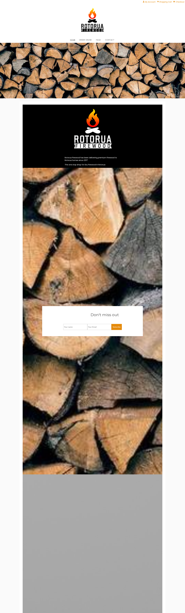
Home (72, 40)
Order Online (85, 40)
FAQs (98, 40)
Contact (109, 40)
